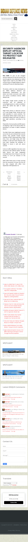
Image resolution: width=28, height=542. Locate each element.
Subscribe (13, 502)
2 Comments (14, 184)
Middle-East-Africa (14, 34)
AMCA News (14, 37)
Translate (14, 485)
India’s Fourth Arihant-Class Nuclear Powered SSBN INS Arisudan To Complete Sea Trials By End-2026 (12, 316)
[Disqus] (14, 210)
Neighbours (14, 27)
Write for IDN (14, 39)
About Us (14, 40)
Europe (14, 35)
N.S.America (14, 30)
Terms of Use (23, 525)
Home (14, 24)
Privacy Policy (11, 530)
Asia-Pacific (14, 32)
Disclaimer (16, 525)
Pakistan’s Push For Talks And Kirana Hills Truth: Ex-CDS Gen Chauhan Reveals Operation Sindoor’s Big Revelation (14, 305)
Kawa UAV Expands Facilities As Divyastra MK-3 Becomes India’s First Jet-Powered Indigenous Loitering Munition (14, 295)
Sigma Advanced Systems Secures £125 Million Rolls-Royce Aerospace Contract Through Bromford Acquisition (13, 331)
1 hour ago (13, 399)
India (14, 26)
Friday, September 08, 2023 (10, 60)
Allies (14, 29)
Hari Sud (7, 394)
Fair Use (18, 530)
